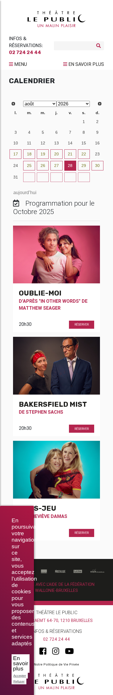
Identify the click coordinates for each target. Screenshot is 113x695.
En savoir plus (20, 663)
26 (43, 165)
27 (15, 121)
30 (56, 121)
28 (29, 121)
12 (43, 143)
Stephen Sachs (44, 412)
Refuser (19, 681)
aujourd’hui (25, 192)
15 (83, 143)
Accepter (19, 675)
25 (29, 165)
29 (43, 121)
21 (70, 154)
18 (29, 154)
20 (56, 154)
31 (70, 121)
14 (70, 143)
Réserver (81, 324)
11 (29, 143)
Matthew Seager (40, 308)
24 (15, 165)
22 (83, 154)
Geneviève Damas (46, 516)
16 (97, 143)
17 (15, 154)
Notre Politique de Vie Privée (56, 664)
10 (15, 143)
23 (97, 154)
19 (43, 154)
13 (56, 143)
